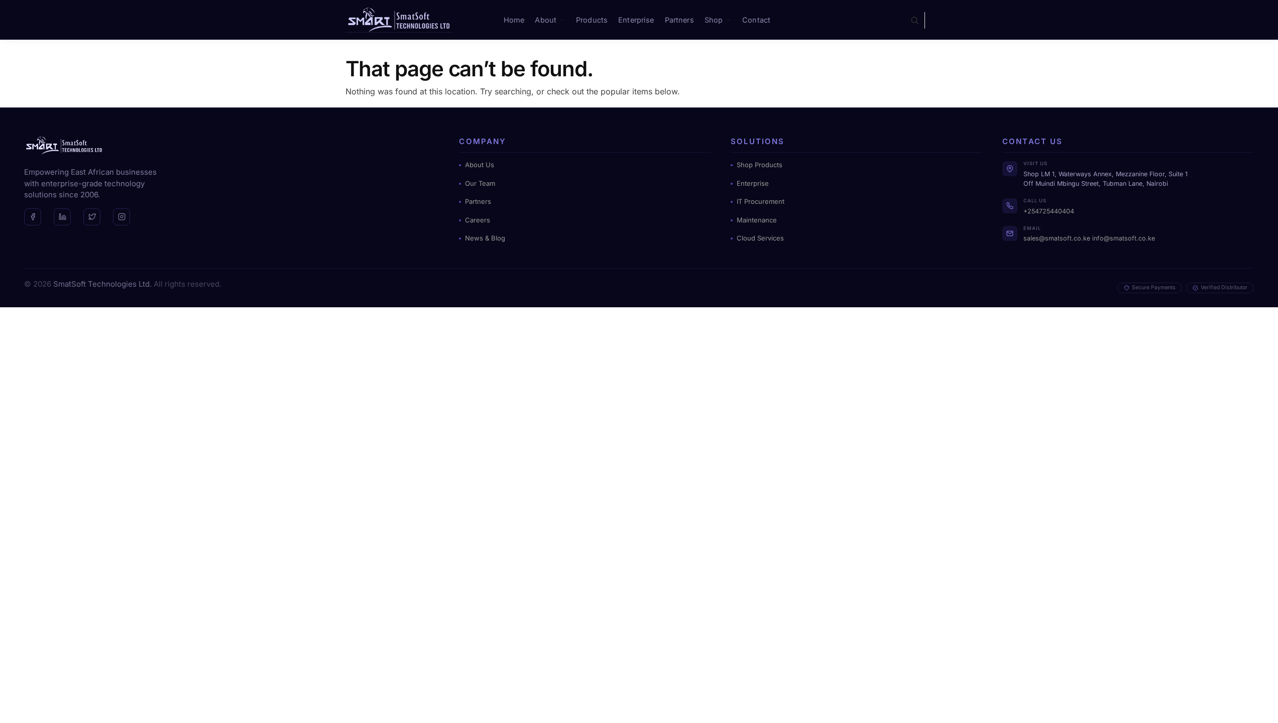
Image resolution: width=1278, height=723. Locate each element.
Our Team (480, 183)
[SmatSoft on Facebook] (32, 216)
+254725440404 (1048, 211)
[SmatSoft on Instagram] (121, 216)
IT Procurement (760, 201)
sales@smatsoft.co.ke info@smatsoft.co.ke (1089, 238)
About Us (479, 165)
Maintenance (757, 220)
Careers (477, 220)
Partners (478, 201)
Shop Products (759, 165)
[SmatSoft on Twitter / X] (91, 216)
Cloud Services (760, 238)
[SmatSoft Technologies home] (64, 145)
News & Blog (485, 238)
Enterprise (753, 183)
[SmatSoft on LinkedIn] (62, 216)
